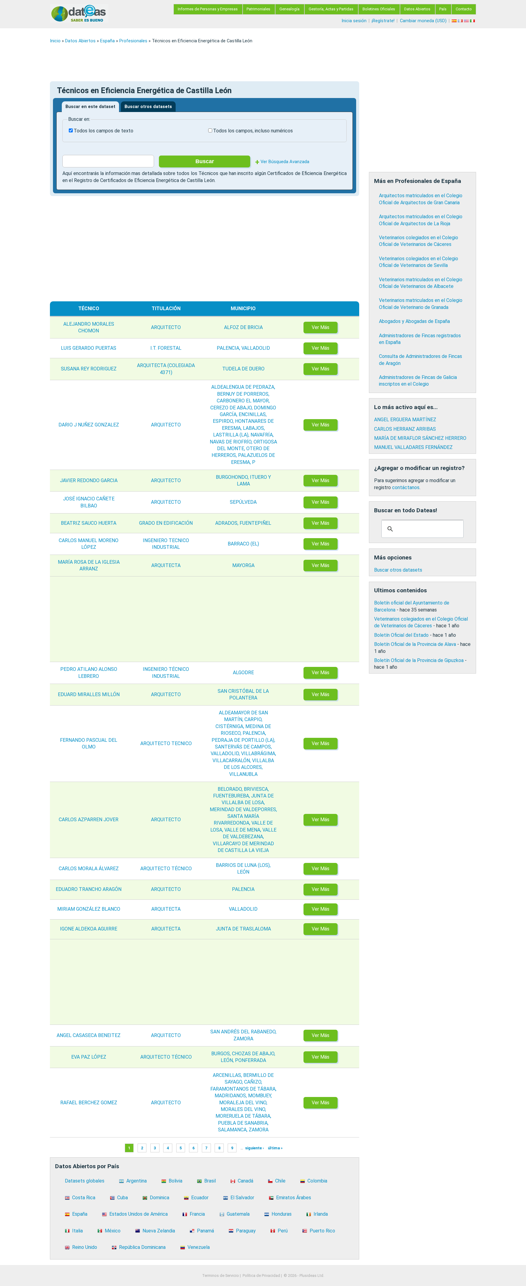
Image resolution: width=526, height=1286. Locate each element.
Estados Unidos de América (138, 1214)
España (107, 41)
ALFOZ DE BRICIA (243, 327)
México (113, 1231)
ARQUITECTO (166, 327)
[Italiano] (473, 20)
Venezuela (199, 1247)
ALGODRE (243, 672)
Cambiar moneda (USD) (423, 20)
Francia (197, 1214)
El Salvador (242, 1197)
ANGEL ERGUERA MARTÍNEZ (405, 419)
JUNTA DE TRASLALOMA (243, 929)
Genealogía (289, 9)
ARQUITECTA (166, 565)
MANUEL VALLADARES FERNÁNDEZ (413, 447)
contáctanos (405, 487)
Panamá (205, 1231)
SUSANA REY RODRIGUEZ (89, 369)
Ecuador (200, 1197)
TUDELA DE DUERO (243, 369)
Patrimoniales (258, 9)
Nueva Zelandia (158, 1231)
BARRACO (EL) (243, 544)
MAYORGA (243, 565)
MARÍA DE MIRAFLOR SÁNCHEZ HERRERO (420, 438)
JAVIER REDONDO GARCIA (88, 480)
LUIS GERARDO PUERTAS (88, 348)
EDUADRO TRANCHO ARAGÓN (88, 889)
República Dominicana (142, 1247)
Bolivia (175, 1181)
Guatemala (238, 1214)
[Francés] (461, 20)
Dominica (159, 1197)
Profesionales (133, 41)
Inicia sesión (354, 20)
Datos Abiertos (417, 9)
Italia (77, 1231)
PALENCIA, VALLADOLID (243, 348)
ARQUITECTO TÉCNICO (166, 868)
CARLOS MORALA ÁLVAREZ (89, 868)
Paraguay (246, 1231)
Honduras (282, 1214)
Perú (283, 1231)
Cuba (122, 1197)
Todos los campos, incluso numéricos (253, 131)
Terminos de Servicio (220, 1275)
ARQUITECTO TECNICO (166, 743)
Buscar (204, 161)
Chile (280, 1181)
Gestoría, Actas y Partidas (331, 9)
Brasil (210, 1181)
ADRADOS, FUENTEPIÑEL (243, 523)
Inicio (55, 41)
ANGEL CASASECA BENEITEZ (89, 1035)
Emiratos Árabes (293, 1197)
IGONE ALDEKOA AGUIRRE (88, 929)
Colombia (317, 1181)
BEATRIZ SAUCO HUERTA (88, 523)
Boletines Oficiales (379, 9)
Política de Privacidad (261, 1275)
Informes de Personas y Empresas (208, 9)
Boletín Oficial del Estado (401, 635)
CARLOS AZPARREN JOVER (88, 819)
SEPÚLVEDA (243, 502)
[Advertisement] (232, 62)
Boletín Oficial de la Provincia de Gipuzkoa (419, 660)
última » (275, 1148)
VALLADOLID (243, 909)
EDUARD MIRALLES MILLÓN (89, 694)
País (443, 9)
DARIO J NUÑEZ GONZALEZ (88, 425)
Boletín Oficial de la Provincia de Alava (415, 644)
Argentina (136, 1181)
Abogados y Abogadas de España (414, 321)
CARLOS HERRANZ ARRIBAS (405, 429)
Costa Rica (83, 1197)
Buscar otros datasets (148, 106)
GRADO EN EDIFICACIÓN (166, 523)
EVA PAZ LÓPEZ (88, 1057)
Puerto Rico (322, 1231)
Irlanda (321, 1214)
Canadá (245, 1181)
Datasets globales (84, 1181)
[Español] (455, 20)
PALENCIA (243, 889)
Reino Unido (84, 1247)
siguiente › (254, 1148)
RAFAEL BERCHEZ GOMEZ (88, 1103)
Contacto (464, 9)
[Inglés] (467, 20)
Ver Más (320, 327)
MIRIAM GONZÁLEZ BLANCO (88, 909)
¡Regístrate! (383, 20)
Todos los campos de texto (103, 131)
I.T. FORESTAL (165, 348)
